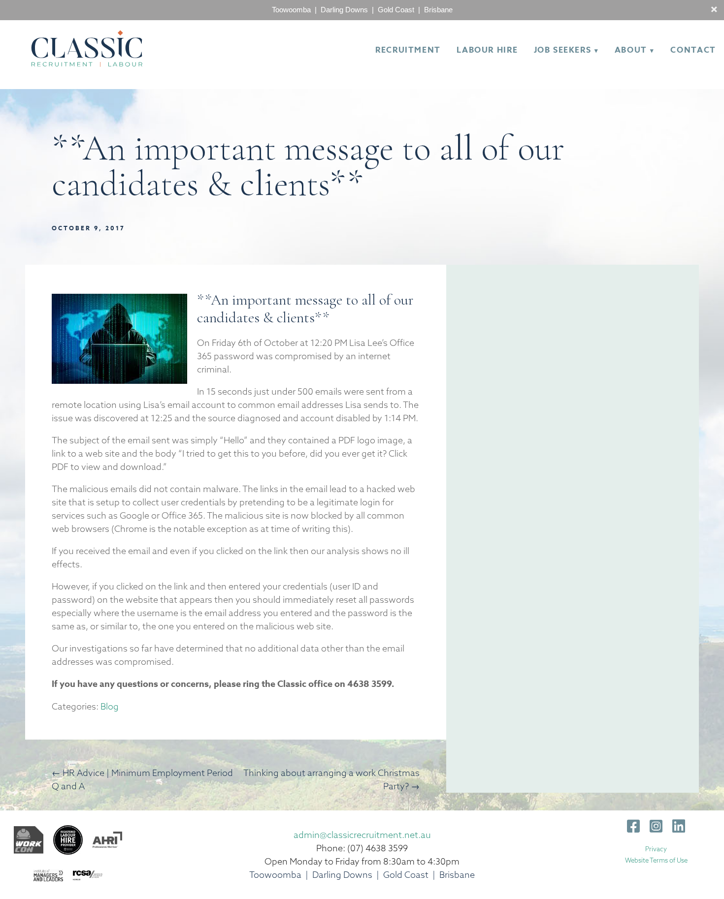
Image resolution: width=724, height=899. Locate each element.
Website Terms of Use (656, 860)
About (631, 50)
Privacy (656, 849)
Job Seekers (563, 50)
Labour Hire (487, 50)
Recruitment (408, 50)
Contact (693, 50)
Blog (109, 706)
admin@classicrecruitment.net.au (362, 834)
